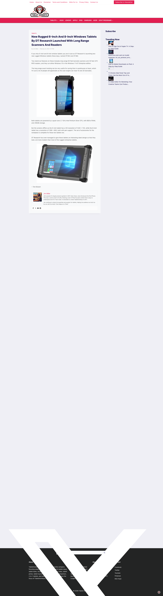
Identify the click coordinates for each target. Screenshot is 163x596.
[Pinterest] (40, 208)
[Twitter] (35, 208)
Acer (95, 20)
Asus (62, 20)
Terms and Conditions (59, 2)
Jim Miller (35, 49)
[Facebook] (33, 208)
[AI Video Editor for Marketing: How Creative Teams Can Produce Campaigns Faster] (121, 78)
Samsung (88, 20)
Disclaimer (47, 2)
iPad (80, 20)
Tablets (33, 33)
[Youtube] (38, 208)
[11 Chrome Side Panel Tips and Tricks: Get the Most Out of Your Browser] (121, 70)
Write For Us (73, 2)
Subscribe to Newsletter (124, 2)
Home (32, 2)
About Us (38, 2)
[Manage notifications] (159, 592)
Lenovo (68, 20)
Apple (75, 20)
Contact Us (94, 2)
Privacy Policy (84, 2)
